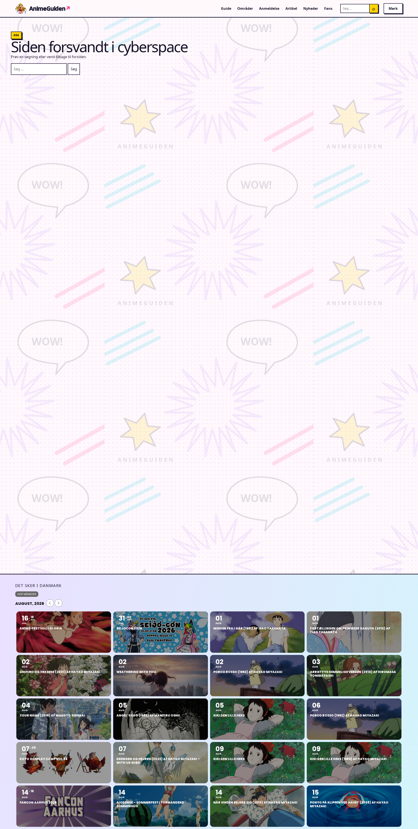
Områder (245, 8)
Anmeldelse (269, 8)
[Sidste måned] (50, 603)
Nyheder (310, 8)
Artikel (291, 8)
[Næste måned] (58, 603)
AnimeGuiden (50, 8)
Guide (226, 8)
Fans (328, 8)
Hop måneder (26, 594)
